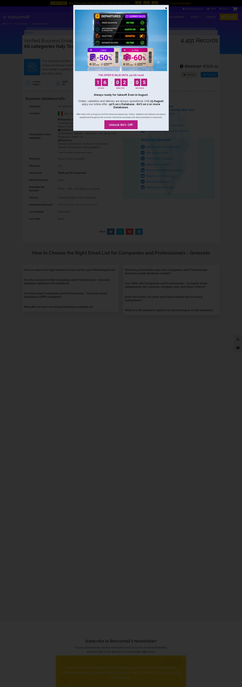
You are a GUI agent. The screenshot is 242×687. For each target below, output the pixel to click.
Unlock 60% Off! (121, 125)
